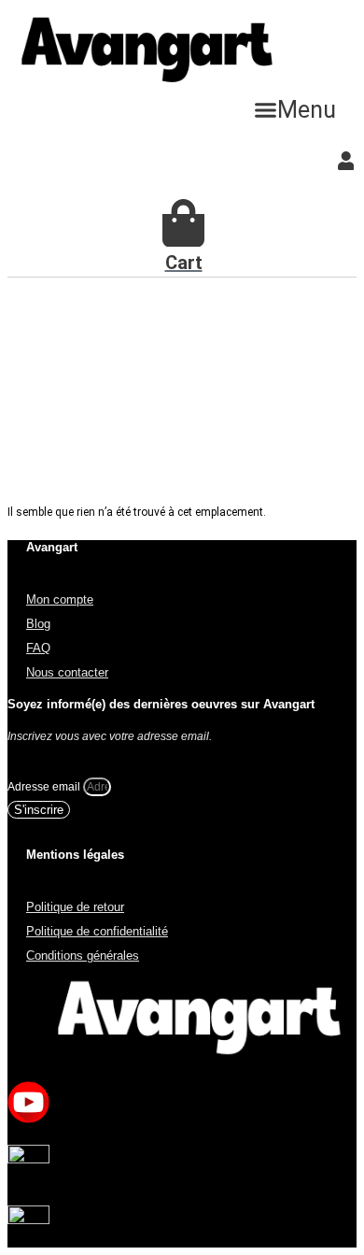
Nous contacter (67, 672)
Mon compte (59, 599)
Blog (38, 624)
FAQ (38, 648)
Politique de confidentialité (97, 931)
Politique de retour (75, 907)
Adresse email (45, 786)
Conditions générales (82, 955)
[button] (295, 109)
